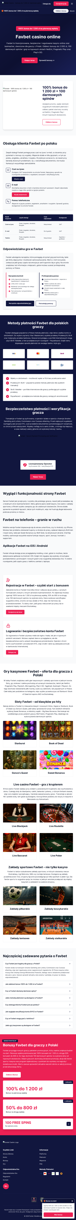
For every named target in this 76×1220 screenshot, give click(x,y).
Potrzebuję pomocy (46, 303)
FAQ (40, 1164)
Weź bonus (58, 1215)
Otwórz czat (18, 179)
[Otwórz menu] (72, 4)
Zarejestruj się (61, 4)
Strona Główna (8, 1154)
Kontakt (5, 1180)
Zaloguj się (47, 4)
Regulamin (6, 1176)
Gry (4, 1164)
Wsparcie (42, 1160)
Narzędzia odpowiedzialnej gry (20, 303)
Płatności (42, 1157)
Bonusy (5, 1160)
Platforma (42, 1154)
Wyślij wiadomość (20, 195)
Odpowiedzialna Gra (10, 1173)
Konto (5, 1157)
